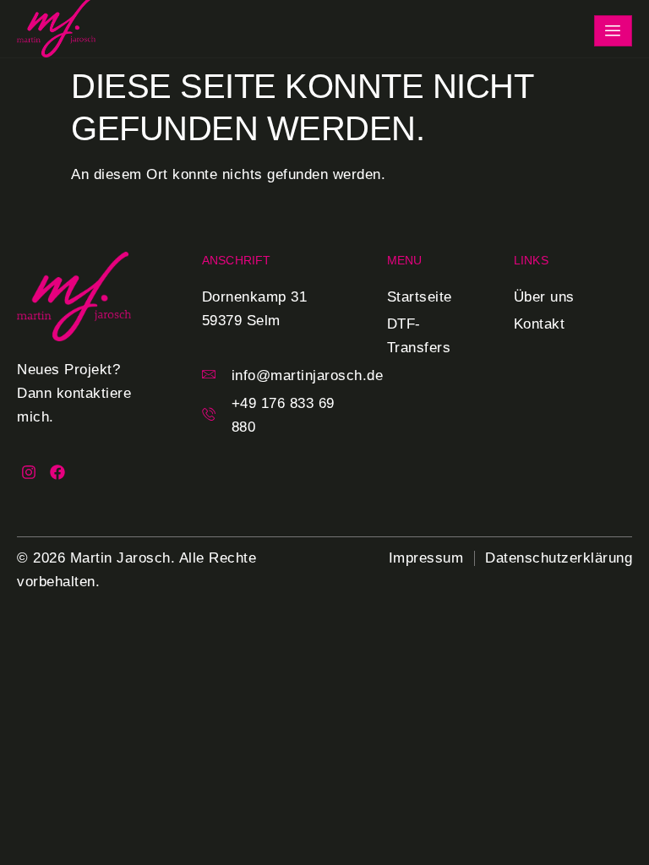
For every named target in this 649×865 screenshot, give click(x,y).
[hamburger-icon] (613, 30)
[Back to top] (607, 823)
